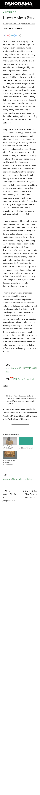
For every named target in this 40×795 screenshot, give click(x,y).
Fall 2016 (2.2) (14, 24)
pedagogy (7, 479)
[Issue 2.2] (26, 441)
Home (5, 24)
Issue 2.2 (21, 446)
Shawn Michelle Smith (12, 29)
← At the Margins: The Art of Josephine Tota (10, 496)
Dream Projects (28, 24)
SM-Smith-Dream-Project (25, 379)
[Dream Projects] (10, 441)
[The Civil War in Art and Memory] (10, 455)
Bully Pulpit (9, 12)
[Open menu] (37, 4)
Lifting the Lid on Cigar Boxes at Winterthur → (30, 494)
